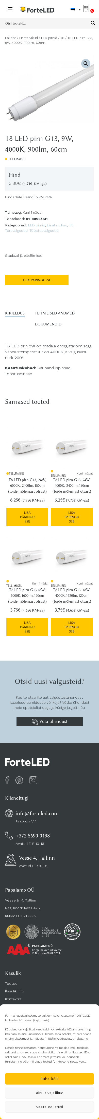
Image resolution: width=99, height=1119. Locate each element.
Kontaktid (13, 999)
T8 (62, 38)
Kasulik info (14, 991)
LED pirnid (49, 38)
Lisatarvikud (28, 38)
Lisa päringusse (37, 280)
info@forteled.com (37, 813)
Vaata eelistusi (49, 1107)
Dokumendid (48, 324)
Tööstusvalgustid (44, 230)
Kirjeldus (15, 313)
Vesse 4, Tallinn (37, 858)
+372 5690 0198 (33, 835)
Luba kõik (50, 1079)
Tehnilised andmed (55, 313)
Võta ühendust (53, 721)
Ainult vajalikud (49, 1093)
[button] (85, 63)
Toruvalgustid (16, 230)
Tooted (11, 983)
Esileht (10, 38)
